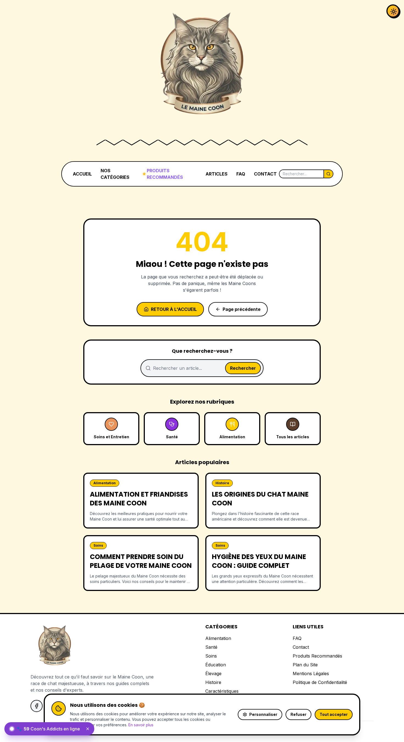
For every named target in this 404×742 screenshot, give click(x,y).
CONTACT (265, 174)
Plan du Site (305, 664)
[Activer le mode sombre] (393, 11)
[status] (49, 728)
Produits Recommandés (317, 656)
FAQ (240, 174)
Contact (301, 647)
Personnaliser (263, 714)
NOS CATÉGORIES (115, 174)
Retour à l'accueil (174, 309)
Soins (211, 656)
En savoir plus (140, 724)
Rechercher (243, 368)
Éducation (215, 664)
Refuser (298, 714)
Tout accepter (334, 714)
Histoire (213, 682)
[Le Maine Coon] (202, 68)
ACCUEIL (82, 174)
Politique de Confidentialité (320, 682)
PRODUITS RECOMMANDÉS (165, 174)
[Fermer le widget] (88, 729)
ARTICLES (217, 174)
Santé (211, 647)
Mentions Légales (311, 673)
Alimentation (218, 638)
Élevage (213, 673)
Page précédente (242, 309)
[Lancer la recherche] (328, 174)
